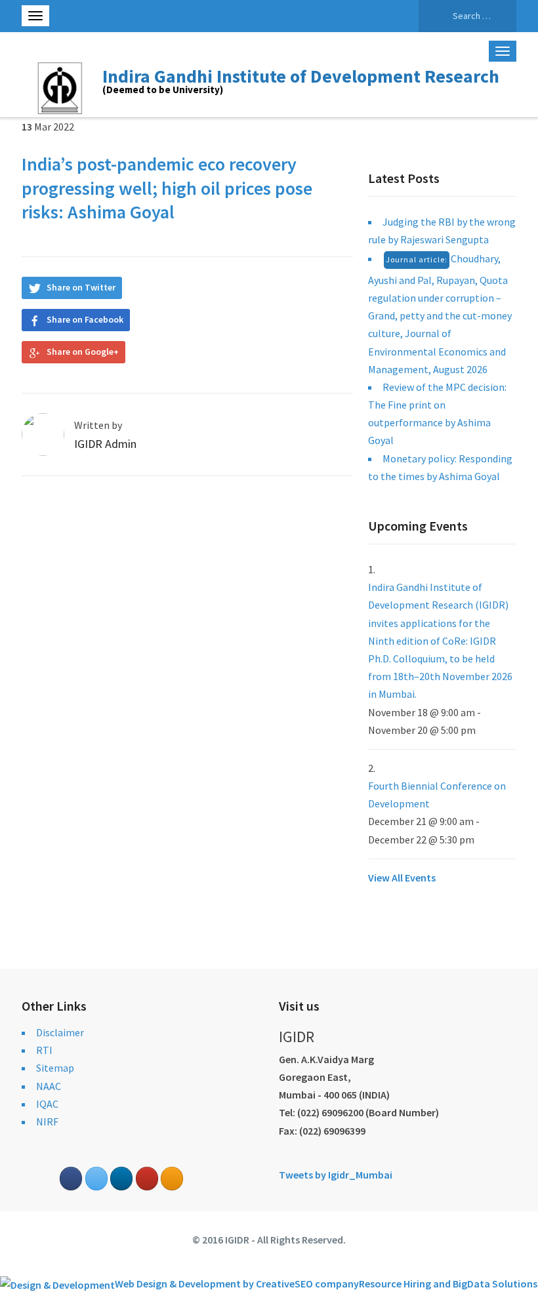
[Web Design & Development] (57, 1283)
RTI (44, 1050)
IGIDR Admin (105, 443)
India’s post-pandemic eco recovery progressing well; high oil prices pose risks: (167, 188)
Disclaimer (60, 1032)
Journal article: (416, 259)
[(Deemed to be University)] (62, 86)
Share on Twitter (81, 287)
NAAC (48, 1086)
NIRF (47, 1121)
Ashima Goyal (119, 212)
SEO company (327, 1283)
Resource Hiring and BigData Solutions (448, 1283)
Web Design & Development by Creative (205, 1283)
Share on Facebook (85, 319)
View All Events (402, 877)
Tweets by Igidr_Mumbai (335, 1174)
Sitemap (55, 1067)
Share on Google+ (83, 351)
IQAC (47, 1103)
